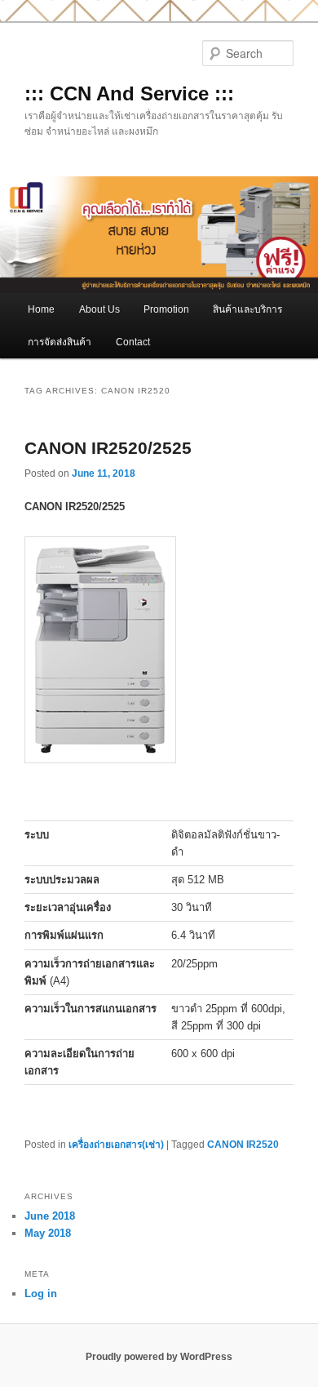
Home (41, 309)
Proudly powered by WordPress (159, 1357)
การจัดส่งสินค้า (59, 342)
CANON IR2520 (243, 1144)
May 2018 (47, 1233)
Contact (133, 342)
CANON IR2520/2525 (108, 447)
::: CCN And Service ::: (129, 93)
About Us (99, 309)
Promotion (166, 309)
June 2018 (49, 1216)
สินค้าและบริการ (247, 309)
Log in (40, 1293)
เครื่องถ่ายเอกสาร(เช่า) (116, 1144)
